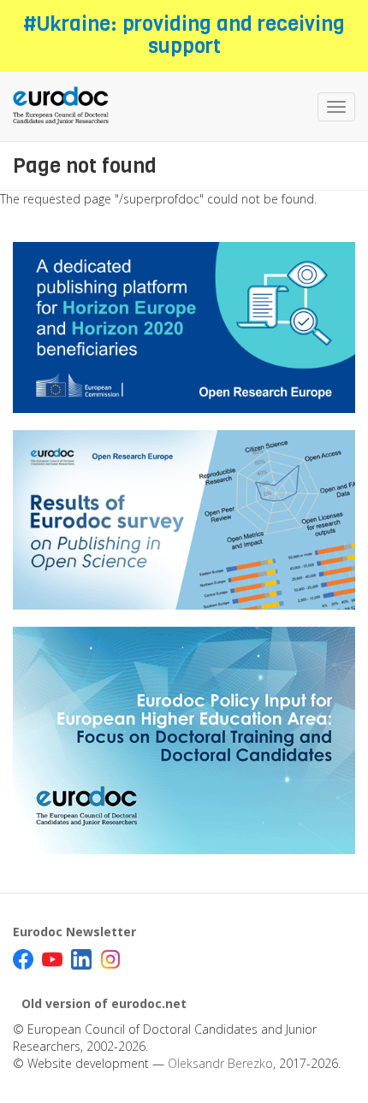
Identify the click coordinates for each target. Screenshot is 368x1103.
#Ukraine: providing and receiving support (184, 35)
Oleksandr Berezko (220, 1063)
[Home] (61, 106)
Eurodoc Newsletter (74, 931)
